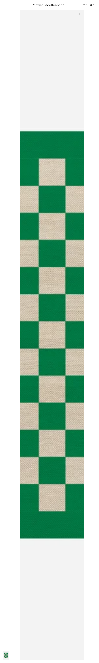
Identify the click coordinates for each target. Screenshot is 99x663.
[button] (4, 5)
